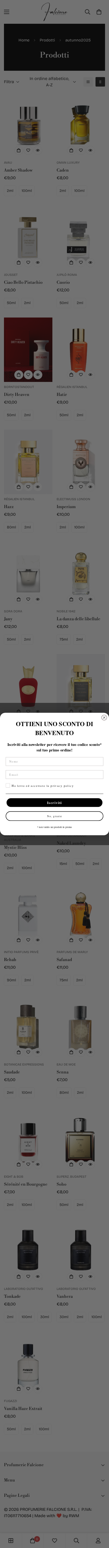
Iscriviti (54, 802)
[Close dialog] (104, 717)
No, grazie (54, 816)
